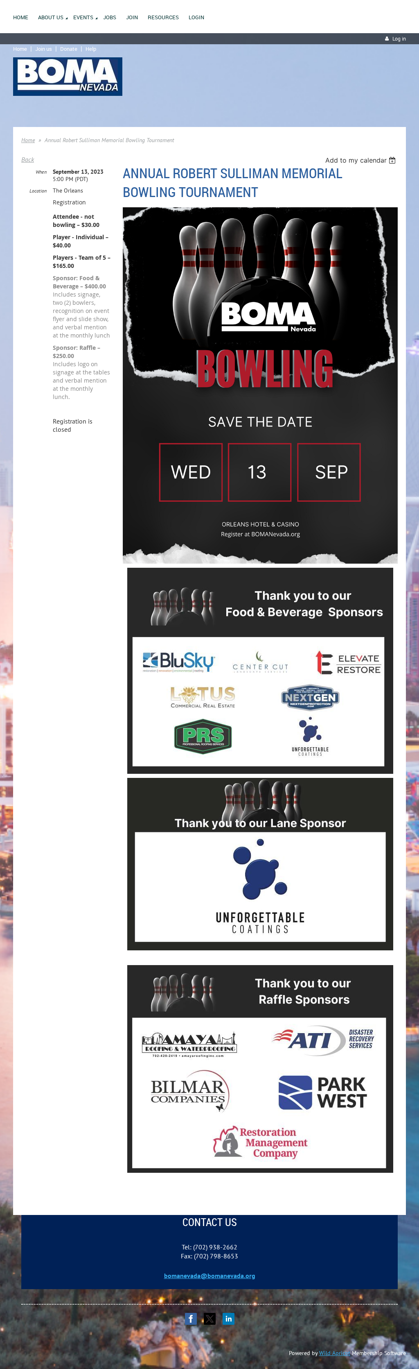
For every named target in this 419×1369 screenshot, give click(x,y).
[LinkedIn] (228, 1319)
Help (91, 48)
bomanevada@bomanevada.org (209, 1276)
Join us (43, 48)
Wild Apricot (334, 1353)
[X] (210, 1319)
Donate (68, 48)
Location (38, 191)
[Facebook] (191, 1319)
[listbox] (361, 160)
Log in (399, 38)
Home (20, 48)
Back (27, 159)
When (41, 172)
